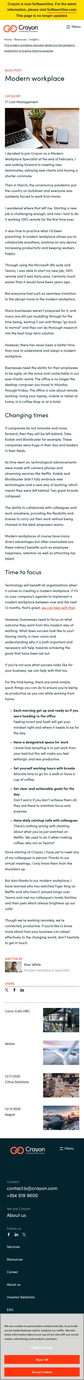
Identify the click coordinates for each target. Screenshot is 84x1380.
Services (13, 1246)
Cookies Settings (42, 1347)
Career (12, 1271)
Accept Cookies (42, 1372)
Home (8, 39)
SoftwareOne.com (61, 10)
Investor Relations (21, 1296)
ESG (10, 1309)
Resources (15, 1259)
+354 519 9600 (22, 1195)
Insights (33, 39)
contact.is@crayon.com (32, 1188)
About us (16, 1214)
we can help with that (58, 607)
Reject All (42, 1359)
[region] (42, 1346)
